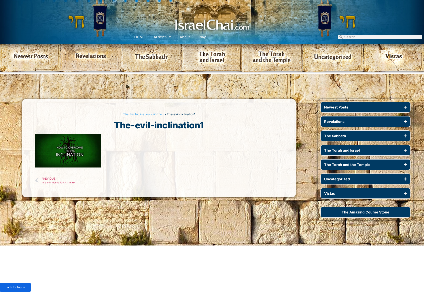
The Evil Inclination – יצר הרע (143, 114)
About (185, 37)
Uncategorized (337, 179)
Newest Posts (336, 107)
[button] (365, 107)
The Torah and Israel (342, 150)
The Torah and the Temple (347, 164)
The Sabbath (335, 136)
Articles (160, 37)
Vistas (329, 193)
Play (202, 37)
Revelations (334, 121)
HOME (139, 37)
